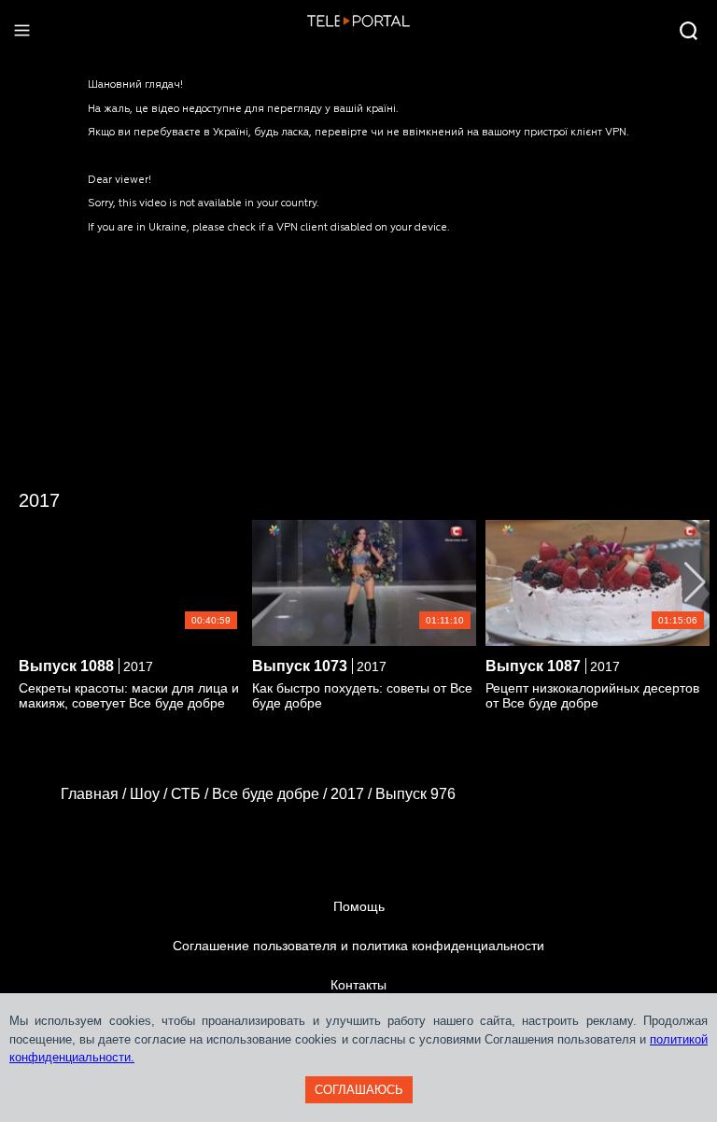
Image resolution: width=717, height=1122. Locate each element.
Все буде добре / (271, 794)
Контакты (358, 984)
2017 (39, 500)
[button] (695, 582)
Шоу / (150, 794)
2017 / (352, 794)
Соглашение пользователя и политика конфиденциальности (358, 945)
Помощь (359, 906)
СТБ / (191, 794)
